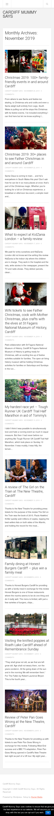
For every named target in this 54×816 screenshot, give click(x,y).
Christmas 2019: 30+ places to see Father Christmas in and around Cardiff (25, 158)
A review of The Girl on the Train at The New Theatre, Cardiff (24, 491)
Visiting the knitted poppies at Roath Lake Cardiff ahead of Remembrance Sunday (27, 645)
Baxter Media (36, 797)
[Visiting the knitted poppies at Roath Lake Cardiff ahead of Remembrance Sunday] (27, 624)
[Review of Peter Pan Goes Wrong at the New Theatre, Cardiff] (27, 701)
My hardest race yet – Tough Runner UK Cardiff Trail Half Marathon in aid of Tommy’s (26, 411)
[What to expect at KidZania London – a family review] (27, 218)
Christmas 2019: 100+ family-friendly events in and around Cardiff (27, 82)
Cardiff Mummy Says (20, 14)
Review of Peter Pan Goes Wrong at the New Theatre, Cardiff (25, 721)
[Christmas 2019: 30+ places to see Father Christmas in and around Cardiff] (27, 138)
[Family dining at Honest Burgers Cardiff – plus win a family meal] (27, 547)
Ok (48, 813)
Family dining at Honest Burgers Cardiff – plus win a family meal (26, 568)
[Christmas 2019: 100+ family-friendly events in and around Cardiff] (27, 61)
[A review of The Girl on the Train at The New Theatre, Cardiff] (27, 470)
